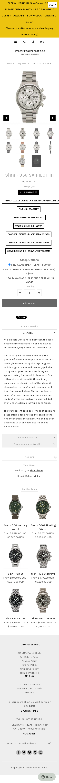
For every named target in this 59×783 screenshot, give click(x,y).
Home (9, 64)
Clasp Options (29, 259)
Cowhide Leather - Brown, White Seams (28, 251)
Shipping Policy (29, 668)
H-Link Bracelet (28, 192)
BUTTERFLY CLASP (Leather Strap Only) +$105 (30, 271)
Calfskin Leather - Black (28, 226)
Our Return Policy (29, 656)
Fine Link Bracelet (29, 209)
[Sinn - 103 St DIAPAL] (43, 568)
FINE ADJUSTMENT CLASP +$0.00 (31, 264)
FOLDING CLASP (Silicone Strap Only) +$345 (31, 280)
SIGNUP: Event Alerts (29, 653)
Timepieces (21, 64)
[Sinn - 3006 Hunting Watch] (43, 519)
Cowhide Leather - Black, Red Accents (28, 234)
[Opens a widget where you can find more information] (47, 777)
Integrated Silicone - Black (29, 217)
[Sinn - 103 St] (15, 568)
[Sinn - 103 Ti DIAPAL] (43, 612)
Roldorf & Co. (32, 475)
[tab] (29, 332)
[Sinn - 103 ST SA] (15, 612)
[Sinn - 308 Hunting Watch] (15, 519)
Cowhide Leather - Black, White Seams (28, 242)
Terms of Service (29, 672)
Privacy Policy (29, 660)
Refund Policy (29, 664)
